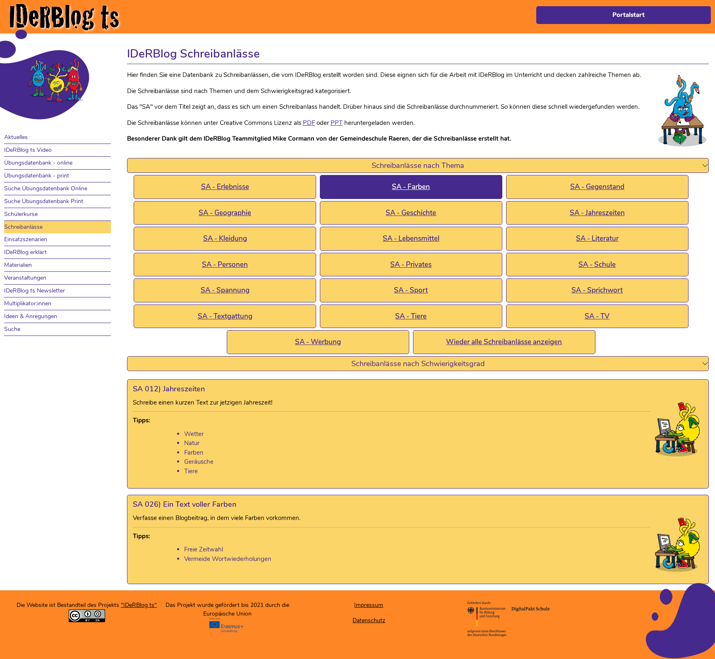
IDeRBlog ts (64, 17)
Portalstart (628, 15)
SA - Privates (411, 264)
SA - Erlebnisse (225, 187)
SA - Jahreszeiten (597, 213)
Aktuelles (16, 137)
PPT (337, 123)
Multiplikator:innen (27, 303)
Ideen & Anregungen (30, 316)
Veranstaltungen (25, 278)
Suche (12, 329)
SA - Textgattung (225, 316)
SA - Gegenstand (597, 187)
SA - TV (597, 316)
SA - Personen (225, 264)
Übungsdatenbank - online (38, 163)
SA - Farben (411, 187)
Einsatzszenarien (25, 239)
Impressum (368, 605)
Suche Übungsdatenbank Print (43, 201)
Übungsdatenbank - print (36, 176)
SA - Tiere (411, 316)
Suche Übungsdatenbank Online (45, 188)
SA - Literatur (597, 238)
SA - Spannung (225, 290)
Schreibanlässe (23, 227)
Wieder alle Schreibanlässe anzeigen (504, 342)
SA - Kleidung (225, 238)
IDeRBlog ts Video (28, 150)
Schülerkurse (21, 214)
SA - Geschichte (411, 213)
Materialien (18, 265)
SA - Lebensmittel (411, 238)
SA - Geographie (225, 213)
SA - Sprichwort (597, 290)
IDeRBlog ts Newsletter (34, 291)
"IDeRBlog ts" (139, 605)
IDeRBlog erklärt (25, 252)
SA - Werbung (318, 342)
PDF (309, 123)
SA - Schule (597, 264)
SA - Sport (411, 290)
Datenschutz (369, 620)
